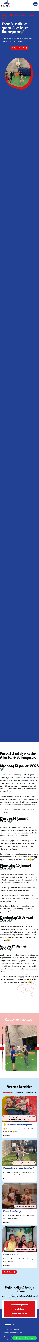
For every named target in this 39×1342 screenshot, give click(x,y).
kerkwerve (30, 780)
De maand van (18, 15)
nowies (2, 963)
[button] (35, 4)
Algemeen (19, 1092)
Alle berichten (8, 1092)
